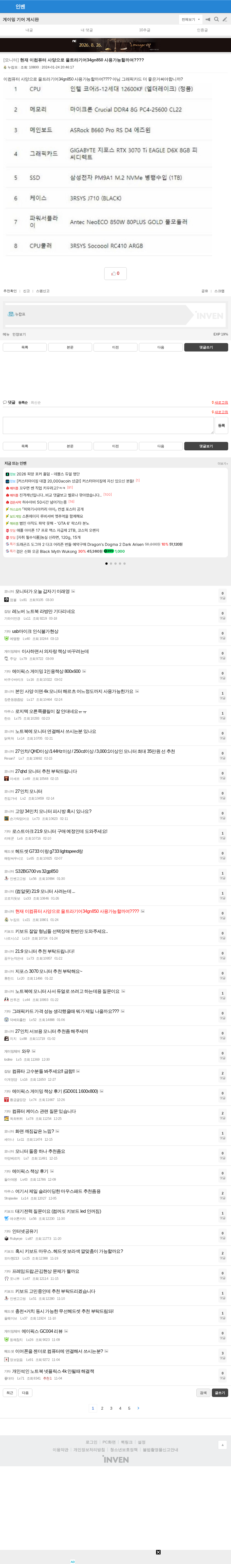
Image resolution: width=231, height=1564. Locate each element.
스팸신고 (43, 291)
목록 (24, 347)
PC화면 (109, 1442)
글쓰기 (225, 19)
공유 (204, 291)
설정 (142, 1442)
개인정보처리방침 (89, 1449)
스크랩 (219, 291)
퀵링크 (127, 1442)
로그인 (91, 1442)
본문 (70, 347)
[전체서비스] (224, 6)
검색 (203, 1393)
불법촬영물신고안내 (160, 1449)
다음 (160, 347)
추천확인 (10, 291)
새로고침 (221, 402)
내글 (29, 30)
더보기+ (223, 464)
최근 (9, 1393)
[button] (106, 563)
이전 (115, 347)
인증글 (202, 30)
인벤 (20, 6)
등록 (221, 425)
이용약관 (60, 1449)
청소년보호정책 (124, 1449)
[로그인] (214, 6)
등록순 (23, 402)
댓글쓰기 (206, 347)
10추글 (144, 30)
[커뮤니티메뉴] (6, 6)
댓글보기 (206, 446)
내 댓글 (87, 30)
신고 (26, 291)
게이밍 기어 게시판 (21, 19)
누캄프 (13, 67)
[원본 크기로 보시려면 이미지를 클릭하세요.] (107, 171)
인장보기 (19, 334)
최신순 (36, 402)
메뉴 (6, 334)
